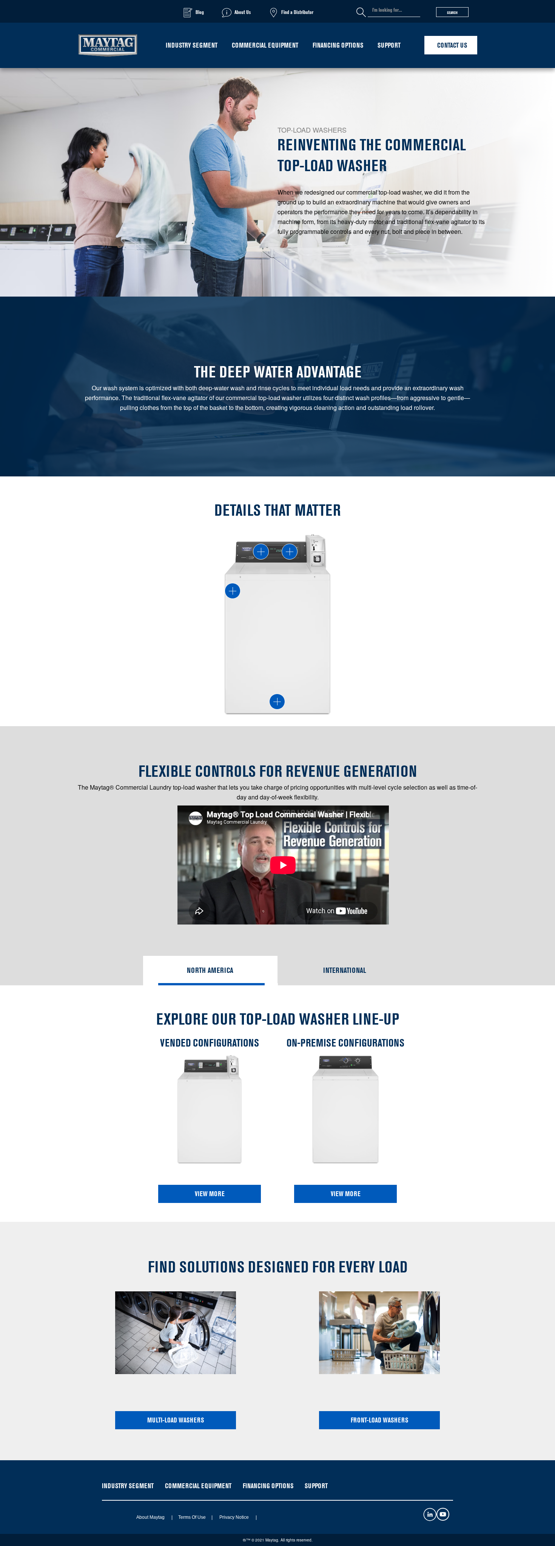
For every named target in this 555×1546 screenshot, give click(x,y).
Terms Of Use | (193, 1517)
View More (210, 1194)
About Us (242, 12)
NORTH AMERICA (210, 970)
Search (452, 12)
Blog (200, 12)
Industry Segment (191, 45)
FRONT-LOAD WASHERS (379, 1420)
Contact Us (452, 45)
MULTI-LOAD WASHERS (175, 1420)
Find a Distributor (297, 12)
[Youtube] (442, 1518)
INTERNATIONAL (344, 970)
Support (389, 45)
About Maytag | (152, 1517)
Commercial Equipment (265, 45)
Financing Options (338, 45)
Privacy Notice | (235, 1517)
